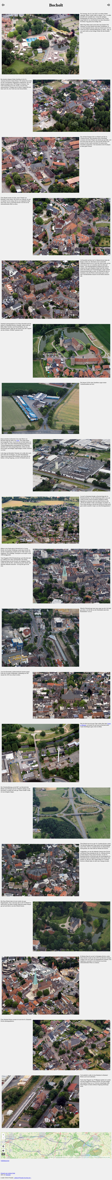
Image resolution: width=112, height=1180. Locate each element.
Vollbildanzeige (5, 1160)
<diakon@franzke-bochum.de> (22, 1178)
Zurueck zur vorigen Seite (8, 1173)
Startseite (8, 1175)
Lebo (17, 440)
